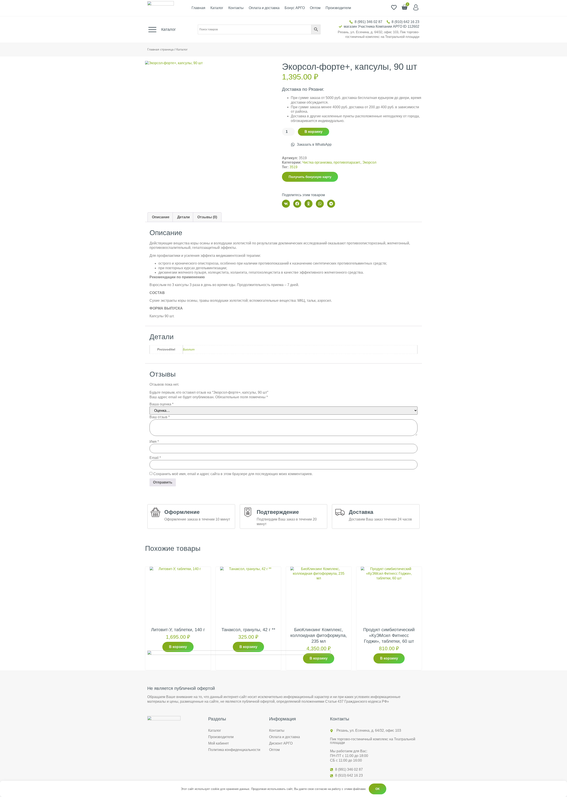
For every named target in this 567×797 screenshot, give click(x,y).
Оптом (315, 8)
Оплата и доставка (264, 8)
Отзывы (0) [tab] (207, 217)
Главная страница (160, 49)
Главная (198, 8)
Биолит (189, 349)
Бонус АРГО (295, 8)
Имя (154, 441)
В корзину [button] (178, 647)
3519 (293, 167)
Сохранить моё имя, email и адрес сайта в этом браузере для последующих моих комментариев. (233, 474)
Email (155, 458)
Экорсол (369, 162)
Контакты (236, 8)
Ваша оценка (161, 404)
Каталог (216, 8)
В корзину (313, 131)
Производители (338, 8)
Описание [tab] (160, 217)
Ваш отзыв (160, 417)
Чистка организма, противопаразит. (331, 162)
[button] (286, 204)
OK (377, 789)
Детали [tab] (183, 217)
